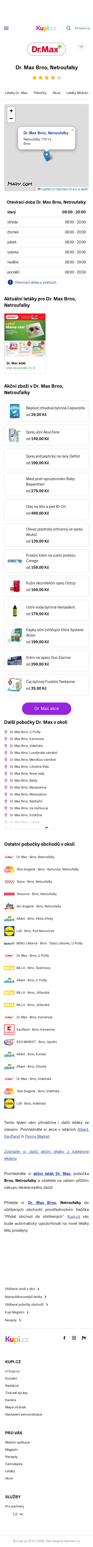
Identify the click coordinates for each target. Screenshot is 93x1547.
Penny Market (37, 1136)
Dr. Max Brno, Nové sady (27, 773)
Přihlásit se (82, 28)
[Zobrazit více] (46, 827)
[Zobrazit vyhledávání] (69, 28)
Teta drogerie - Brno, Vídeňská (38, 1091)
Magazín (11, 1449)
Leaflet (46, 189)
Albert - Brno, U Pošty (32, 980)
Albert (83, 1129)
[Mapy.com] (84, 1338)
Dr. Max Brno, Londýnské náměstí (33, 753)
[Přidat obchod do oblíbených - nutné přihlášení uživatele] (81, 47)
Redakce (12, 1386)
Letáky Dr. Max (16, 93)
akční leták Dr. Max (52, 1173)
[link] (25, 343)
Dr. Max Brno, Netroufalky (46, 132)
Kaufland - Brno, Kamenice (36, 1029)
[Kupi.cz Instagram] (74, 1338)
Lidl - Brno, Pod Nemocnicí (35, 931)
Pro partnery (14, 1506)
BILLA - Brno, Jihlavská (33, 992)
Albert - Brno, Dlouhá (31, 1066)
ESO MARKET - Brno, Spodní (37, 1042)
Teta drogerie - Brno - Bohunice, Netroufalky (48, 869)
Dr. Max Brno (42, 1202)
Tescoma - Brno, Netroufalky (37, 894)
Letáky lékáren (77, 93)
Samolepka (13, 1464)
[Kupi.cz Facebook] (64, 1338)
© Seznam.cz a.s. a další (70, 189)
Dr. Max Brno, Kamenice (27, 739)
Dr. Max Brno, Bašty (23, 780)
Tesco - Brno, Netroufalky (34, 882)
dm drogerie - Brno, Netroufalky (39, 906)
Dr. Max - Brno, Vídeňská (34, 1079)
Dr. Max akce (46, 708)
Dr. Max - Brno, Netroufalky (36, 857)
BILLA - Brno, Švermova (33, 968)
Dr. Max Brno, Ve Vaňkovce (29, 808)
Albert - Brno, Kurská (31, 1054)
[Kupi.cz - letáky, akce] (46, 29)
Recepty (11, 1457)
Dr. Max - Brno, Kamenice (34, 1017)
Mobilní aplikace (17, 1442)
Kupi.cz (73, 1216)
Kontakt (11, 1378)
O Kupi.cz (12, 1371)
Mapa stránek (15, 1407)
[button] (46, 156)
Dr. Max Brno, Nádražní (26, 801)
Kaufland (12, 1136)
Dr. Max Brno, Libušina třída (29, 766)
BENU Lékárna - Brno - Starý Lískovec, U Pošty (50, 943)
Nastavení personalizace (23, 1414)
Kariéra (10, 1400)
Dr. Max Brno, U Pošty (25, 732)
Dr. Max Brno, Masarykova (28, 787)
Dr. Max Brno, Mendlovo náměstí (33, 760)
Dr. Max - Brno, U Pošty (33, 955)
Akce (56, 93)
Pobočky (40, 93)
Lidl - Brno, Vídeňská (31, 1103)
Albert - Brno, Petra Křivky (35, 918)
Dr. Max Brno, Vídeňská (26, 746)
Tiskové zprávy (16, 1393)
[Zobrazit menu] (6, 28)
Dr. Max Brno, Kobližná (26, 815)
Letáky (10, 1471)
